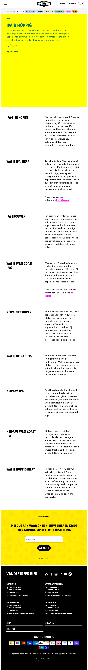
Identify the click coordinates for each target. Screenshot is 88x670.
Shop (8, 19)
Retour (35, 654)
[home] (44, 3)
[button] (5, 4)
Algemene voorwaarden (20, 654)
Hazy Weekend (62, 200)
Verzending (47, 654)
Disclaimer (72, 654)
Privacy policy (44, 558)
